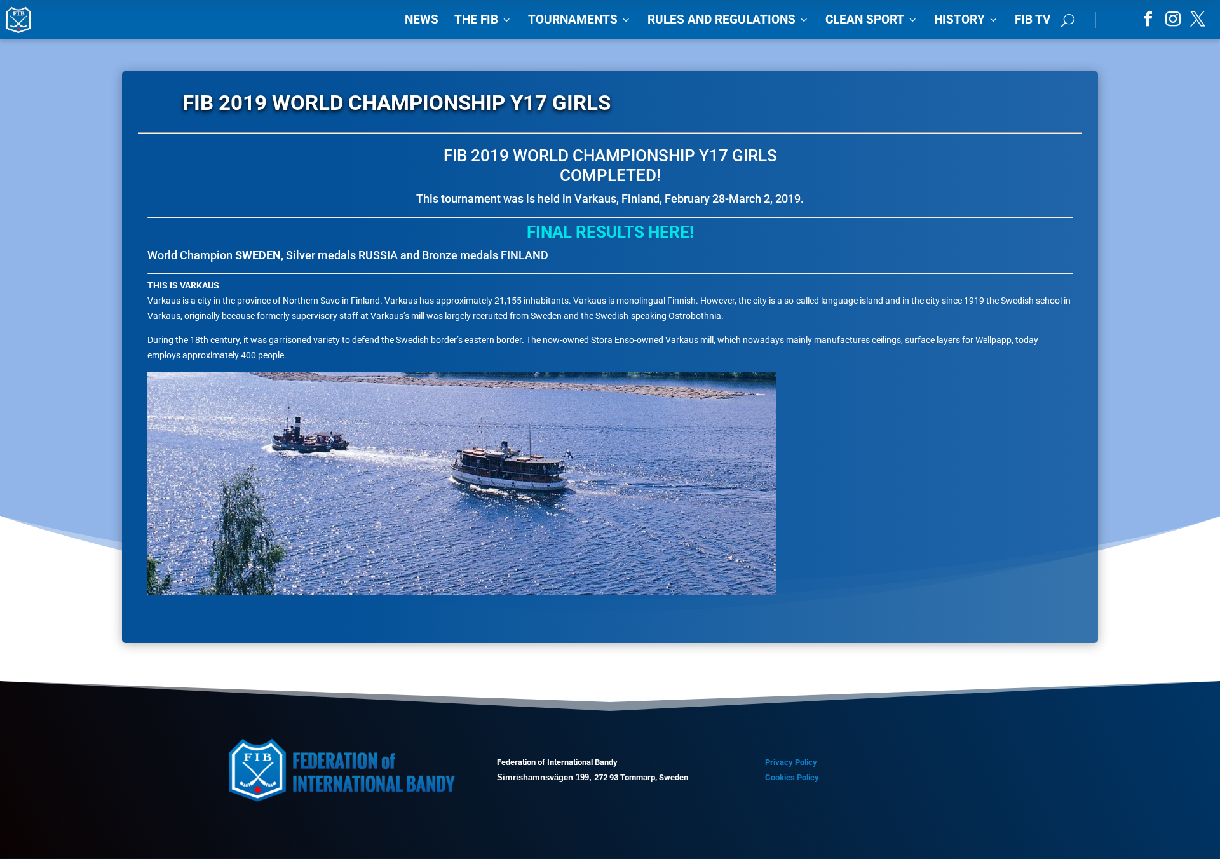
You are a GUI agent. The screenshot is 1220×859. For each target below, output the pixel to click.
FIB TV (1032, 19)
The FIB (483, 19)
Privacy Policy (791, 762)
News (421, 19)
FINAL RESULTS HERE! (610, 231)
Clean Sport (871, 19)
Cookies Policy (792, 777)
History (966, 19)
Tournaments (580, 19)
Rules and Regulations (728, 19)
